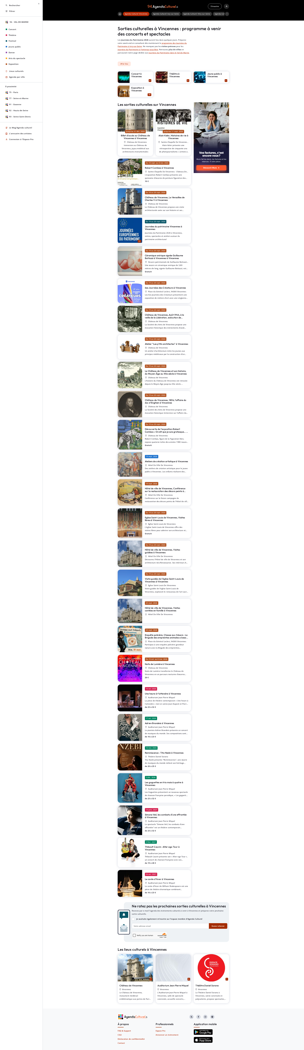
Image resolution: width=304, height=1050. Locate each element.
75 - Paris (13, 92)
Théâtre (12, 35)
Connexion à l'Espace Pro (19, 139)
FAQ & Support (124, 1031)
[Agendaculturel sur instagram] (205, 1017)
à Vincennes (135, 137)
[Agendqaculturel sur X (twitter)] (191, 1017)
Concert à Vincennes (136, 75)
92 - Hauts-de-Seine (18, 110)
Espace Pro (160, 1031)
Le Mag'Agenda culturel (18, 127)
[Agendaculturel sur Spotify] (212, 1017)
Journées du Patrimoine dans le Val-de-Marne (169, 53)
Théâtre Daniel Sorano (207, 985)
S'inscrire (215, 6)
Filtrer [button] (10, 11)
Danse (12, 52)
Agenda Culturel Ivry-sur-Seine (166, 14)
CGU (120, 1035)
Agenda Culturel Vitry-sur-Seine (196, 14)
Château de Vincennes (130, 985)
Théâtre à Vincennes (174, 75)
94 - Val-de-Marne (18, 22)
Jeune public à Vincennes (214, 75)
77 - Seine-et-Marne (18, 98)
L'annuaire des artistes (18, 133)
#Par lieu (124, 64)
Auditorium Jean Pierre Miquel (173, 985)
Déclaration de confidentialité (131, 1039)
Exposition (14, 64)
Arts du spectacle (17, 58)
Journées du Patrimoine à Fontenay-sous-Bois (138, 49)
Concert (12, 29)
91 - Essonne (15, 104)
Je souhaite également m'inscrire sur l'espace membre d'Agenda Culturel (169, 919)
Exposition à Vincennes (137, 89)
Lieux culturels (14, 71)
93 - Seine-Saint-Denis (20, 116)
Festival (12, 41)
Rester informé (218, 926)
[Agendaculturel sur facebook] (198, 1017)
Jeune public (15, 46)
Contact (121, 1043)
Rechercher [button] (12, 5)
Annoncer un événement (167, 1035)
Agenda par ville (15, 77)
